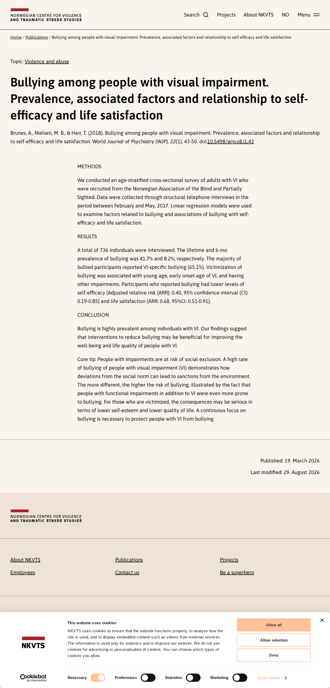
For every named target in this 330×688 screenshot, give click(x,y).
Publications (37, 37)
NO (285, 15)
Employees (22, 572)
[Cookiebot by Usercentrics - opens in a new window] (33, 678)
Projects (226, 15)
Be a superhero (237, 572)
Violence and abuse (47, 61)
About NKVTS (259, 15)
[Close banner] (322, 620)
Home (16, 37)
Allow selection (274, 640)
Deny (273, 655)
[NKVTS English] (45, 14)
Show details (268, 678)
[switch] (148, 678)
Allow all (274, 625)
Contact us (127, 572)
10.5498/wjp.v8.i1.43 (230, 141)
